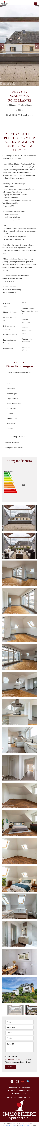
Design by (21, 1093)
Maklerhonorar (24, 1087)
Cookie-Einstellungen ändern (21, 1090)
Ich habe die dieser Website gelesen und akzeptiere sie (18, 1059)
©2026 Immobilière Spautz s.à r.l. (19, 1097)
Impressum (13, 1087)
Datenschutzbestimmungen (16, 1059)
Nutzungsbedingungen (24, 1125)
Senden (11, 1066)
